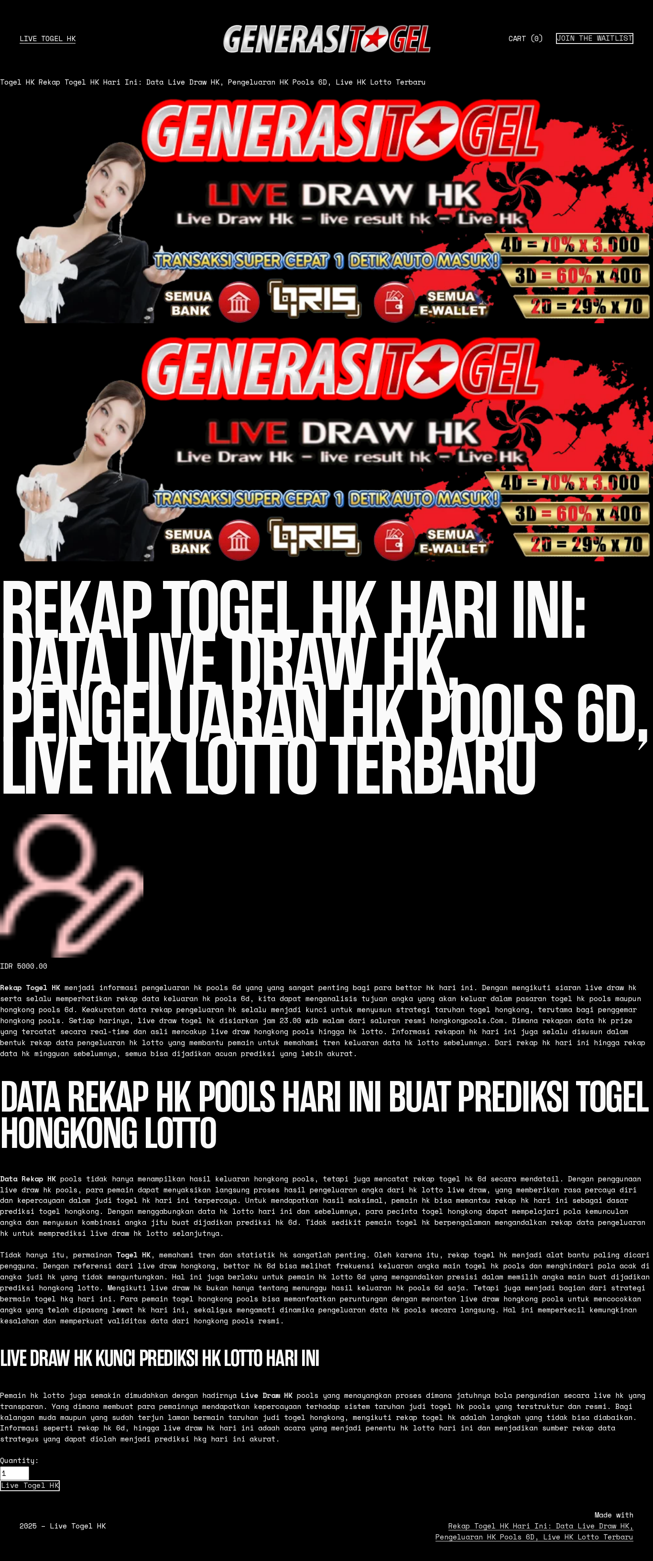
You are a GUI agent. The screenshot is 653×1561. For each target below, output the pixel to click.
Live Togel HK (48, 38)
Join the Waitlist (594, 38)
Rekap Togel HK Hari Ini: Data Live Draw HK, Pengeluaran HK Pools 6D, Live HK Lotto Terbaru (232, 81)
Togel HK (17, 81)
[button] (30, 1485)
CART (526, 38)
